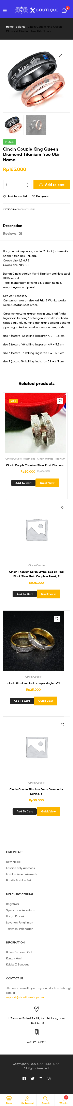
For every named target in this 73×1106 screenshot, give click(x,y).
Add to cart (54, 184)
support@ (12, 997)
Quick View (47, 483)
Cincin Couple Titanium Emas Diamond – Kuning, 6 (36, 791)
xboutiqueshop (28, 997)
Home (10, 26)
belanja (21, 26)
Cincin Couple (25, 209)
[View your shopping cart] (64, 10)
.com (41, 997)
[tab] (36, 226)
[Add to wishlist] (60, 401)
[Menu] (4, 10)
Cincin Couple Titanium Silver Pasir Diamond (35, 465)
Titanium (60, 458)
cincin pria (29, 458)
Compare (42, 196)
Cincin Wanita (45, 458)
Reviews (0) (12, 233)
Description (12, 225)
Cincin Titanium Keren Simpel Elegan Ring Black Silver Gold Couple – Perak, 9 (36, 574)
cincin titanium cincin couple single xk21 (34, 683)
